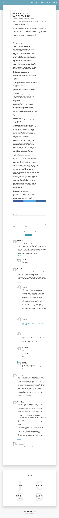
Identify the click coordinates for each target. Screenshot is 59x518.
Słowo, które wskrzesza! (20, 496)
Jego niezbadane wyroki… (20, 485)
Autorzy (36, 2)
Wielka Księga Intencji (47, 2)
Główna (32, 2)
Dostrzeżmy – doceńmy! (39, 496)
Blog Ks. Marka (41, 2)
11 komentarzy (32, 18)
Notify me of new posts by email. (30, 231)
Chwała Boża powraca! (39, 485)
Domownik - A (20, 401)
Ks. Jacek (16, 18)
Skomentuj (15, 214)
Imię (14, 226)
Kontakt (53, 2)
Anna (18, 374)
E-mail (26, 226)
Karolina (19, 268)
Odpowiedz (19, 255)
